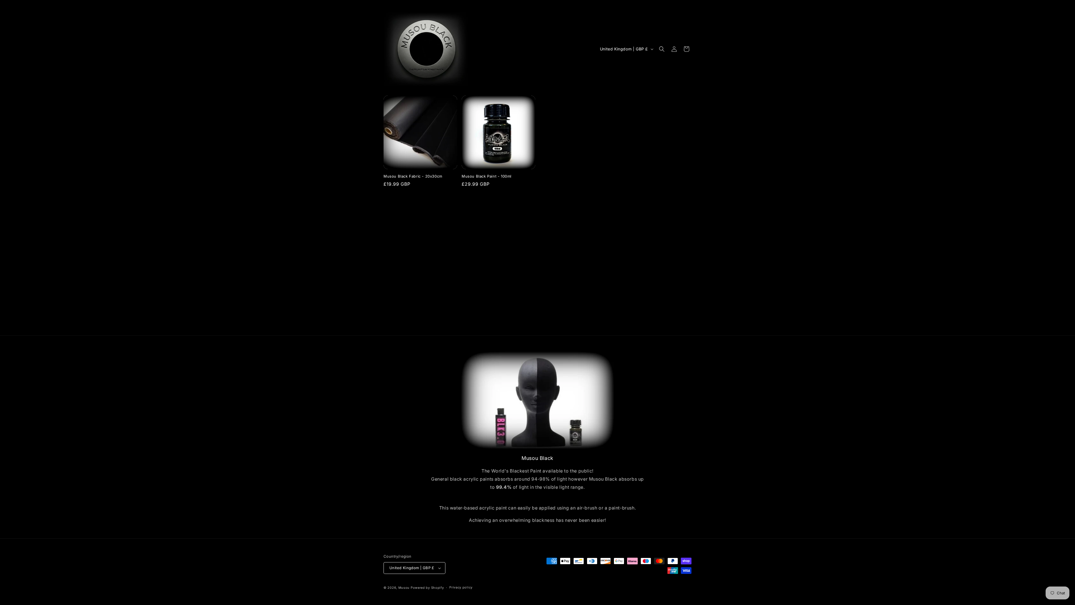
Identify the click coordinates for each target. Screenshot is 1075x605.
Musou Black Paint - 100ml (486, 176)
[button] (662, 49)
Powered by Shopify (427, 588)
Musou (404, 588)
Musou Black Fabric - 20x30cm (413, 176)
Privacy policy (461, 587)
